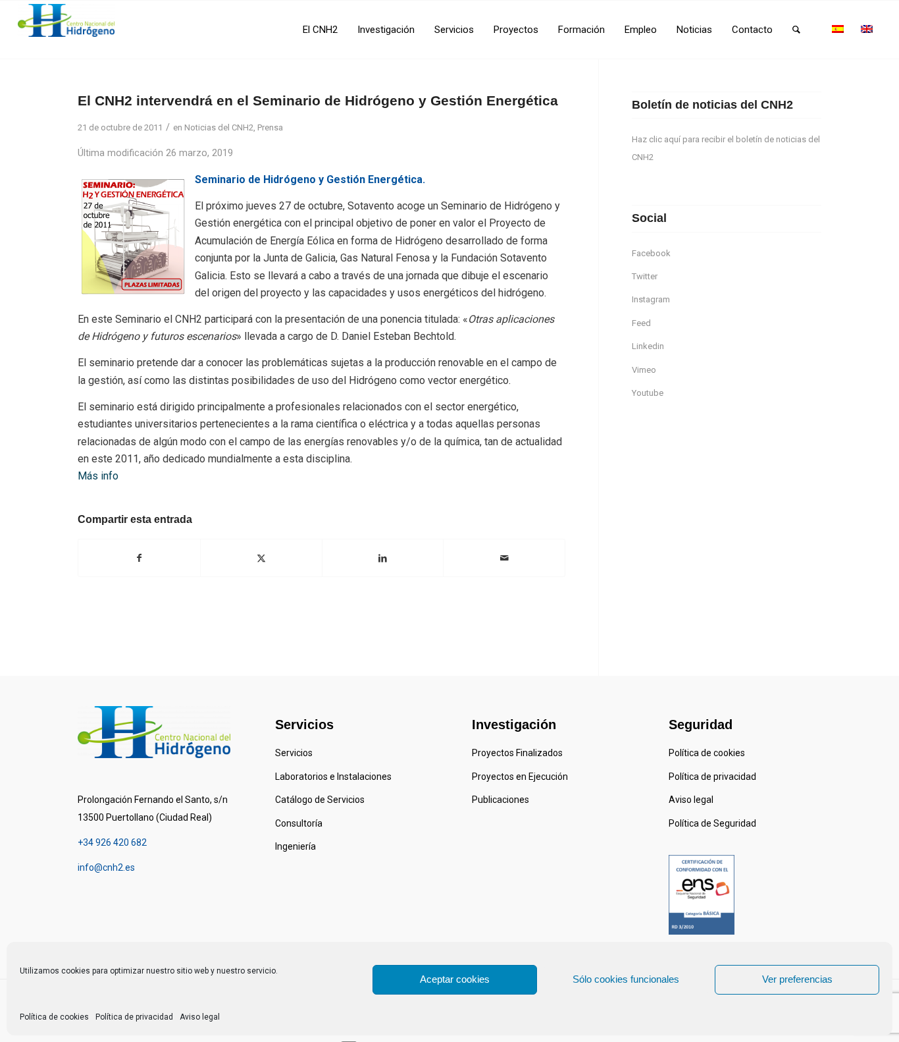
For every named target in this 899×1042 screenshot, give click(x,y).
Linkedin (648, 346)
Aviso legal (200, 1017)
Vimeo (644, 370)
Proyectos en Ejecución (520, 776)
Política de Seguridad (712, 823)
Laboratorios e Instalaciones (333, 776)
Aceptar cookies (455, 979)
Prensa (270, 127)
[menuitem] (320, 30)
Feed (641, 323)
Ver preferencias (797, 979)
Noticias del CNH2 (218, 127)
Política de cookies (54, 1017)
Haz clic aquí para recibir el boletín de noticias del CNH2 (726, 147)
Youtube (647, 393)
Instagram (651, 299)
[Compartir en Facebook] (139, 557)
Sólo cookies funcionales (626, 979)
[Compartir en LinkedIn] (383, 557)
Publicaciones (500, 799)
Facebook (651, 253)
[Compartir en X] (261, 557)
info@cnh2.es (106, 867)
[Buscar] (796, 30)
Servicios (294, 753)
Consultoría (298, 823)
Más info (98, 476)
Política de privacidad (134, 1017)
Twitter (644, 276)
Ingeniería (295, 846)
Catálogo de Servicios (320, 799)
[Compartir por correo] (504, 557)
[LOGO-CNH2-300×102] (66, 20)
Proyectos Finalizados (517, 753)
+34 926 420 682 (112, 842)
